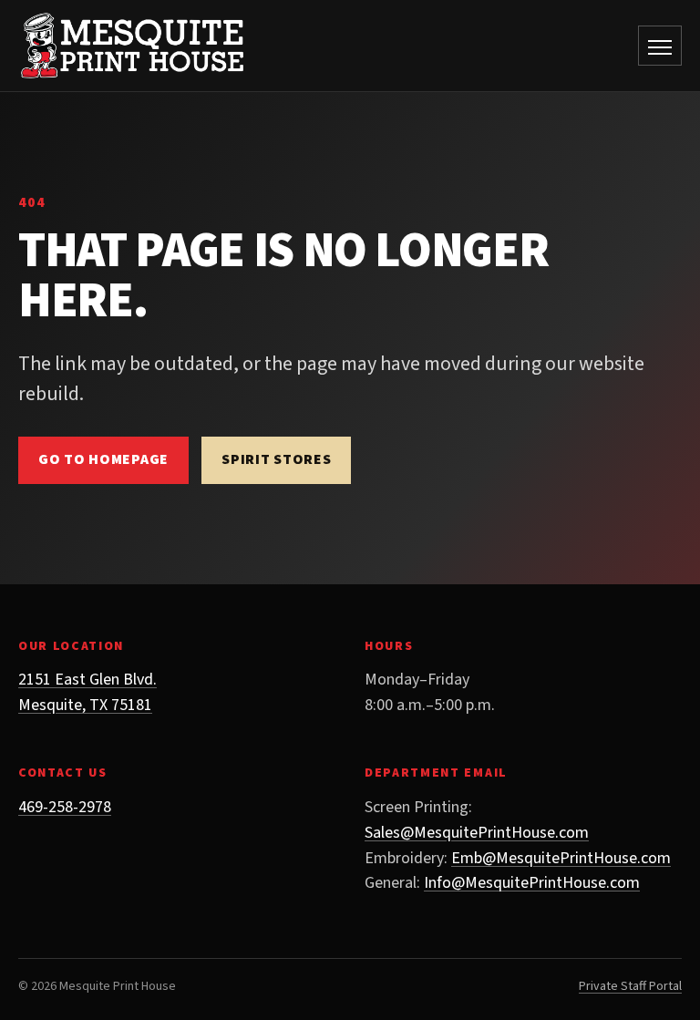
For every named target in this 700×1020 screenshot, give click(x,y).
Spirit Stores (276, 459)
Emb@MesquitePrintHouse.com (561, 858)
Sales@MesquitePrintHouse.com (477, 832)
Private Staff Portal (630, 986)
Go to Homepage (103, 459)
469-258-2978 (64, 807)
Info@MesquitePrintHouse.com (532, 882)
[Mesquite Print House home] (132, 45)
